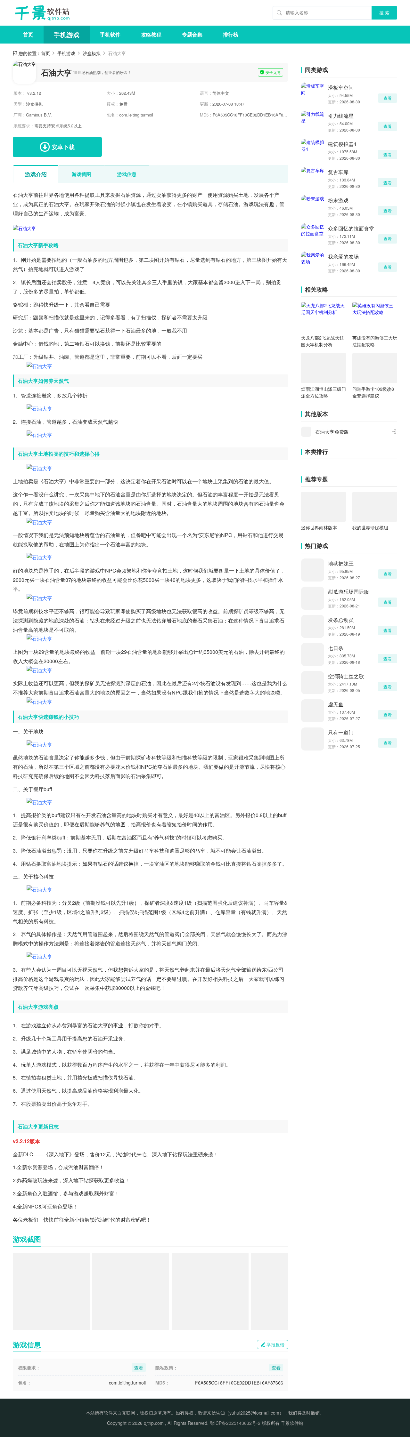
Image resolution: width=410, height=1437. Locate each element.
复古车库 (338, 172)
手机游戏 (66, 34)
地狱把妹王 (341, 563)
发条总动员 (341, 619)
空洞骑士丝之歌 (346, 676)
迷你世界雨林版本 (319, 527)
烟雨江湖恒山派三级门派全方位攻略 (323, 392)
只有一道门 (341, 732)
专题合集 (192, 34)
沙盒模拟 (92, 53)
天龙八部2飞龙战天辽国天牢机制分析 (322, 341)
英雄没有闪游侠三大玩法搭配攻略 (374, 341)
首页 (28, 34)
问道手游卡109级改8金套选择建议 (373, 392)
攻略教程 (151, 34)
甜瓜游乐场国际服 (348, 591)
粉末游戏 (338, 200)
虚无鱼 (335, 704)
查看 (387, 98)
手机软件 (110, 34)
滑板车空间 (341, 87)
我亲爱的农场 (343, 256)
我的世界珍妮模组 (370, 527)
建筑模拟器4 (342, 144)
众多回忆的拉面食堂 (351, 228)
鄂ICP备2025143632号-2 (235, 1423)
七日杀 (335, 648)
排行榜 (230, 34)
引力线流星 (341, 115)
